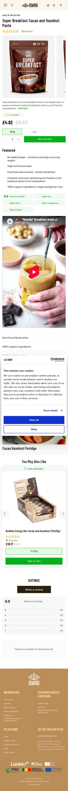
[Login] (60, 5)
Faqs (6, 748)
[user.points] (48, 5)
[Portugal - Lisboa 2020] (34, 769)
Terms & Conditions (34, 778)
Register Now (9, 740)
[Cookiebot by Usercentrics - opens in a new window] (50, 360)
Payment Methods (11, 711)
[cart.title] (53, 5)
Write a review (34, 589)
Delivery (7, 703)
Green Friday (43, 703)
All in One (41, 707)
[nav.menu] (5, 5)
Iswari (44, 781)
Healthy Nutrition (11, 15)
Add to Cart (45, 139)
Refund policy (9, 707)
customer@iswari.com (47, 736)
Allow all (34, 420)
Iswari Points (9, 752)
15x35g (34, 551)
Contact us (8, 715)
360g (12, 131)
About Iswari (9, 699)
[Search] (12, 5)
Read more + (23, 108)
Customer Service (11, 744)
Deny (34, 429)
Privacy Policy (34, 784)
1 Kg (34, 131)
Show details (50, 410)
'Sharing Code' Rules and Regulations (48, 711)
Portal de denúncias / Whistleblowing (12, 719)
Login (6, 736)
